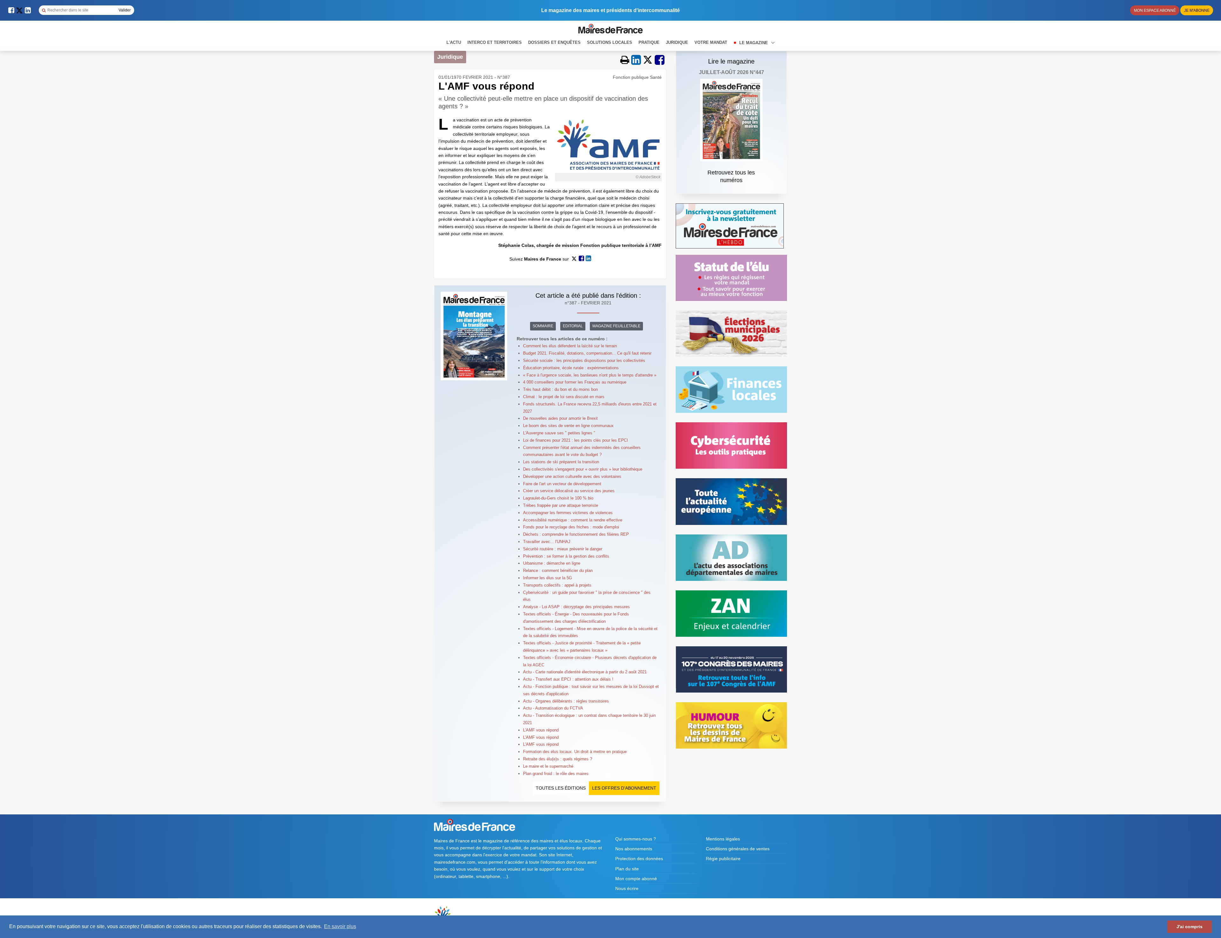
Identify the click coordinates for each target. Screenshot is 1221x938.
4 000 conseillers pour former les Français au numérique (574, 382)
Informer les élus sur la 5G (547, 577)
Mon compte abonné (636, 878)
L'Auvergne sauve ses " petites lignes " (559, 433)
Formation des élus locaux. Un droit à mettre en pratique (575, 751)
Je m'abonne (1197, 10)
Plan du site (627, 868)
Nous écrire (626, 888)
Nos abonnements (633, 848)
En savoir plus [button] (340, 926)
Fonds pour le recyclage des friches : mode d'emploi (571, 527)
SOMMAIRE (543, 326)
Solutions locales (609, 42)
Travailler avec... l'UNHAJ (546, 541)
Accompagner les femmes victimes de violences (568, 512)
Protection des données (639, 858)
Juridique (677, 42)
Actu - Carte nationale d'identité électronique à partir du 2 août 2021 (585, 672)
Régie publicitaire (723, 858)
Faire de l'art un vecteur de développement (562, 483)
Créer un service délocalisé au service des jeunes (569, 490)
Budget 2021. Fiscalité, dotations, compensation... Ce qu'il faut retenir (587, 353)
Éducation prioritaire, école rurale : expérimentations (571, 367)
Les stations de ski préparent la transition (561, 461)
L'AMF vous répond (541, 730)
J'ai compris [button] (1189, 926)
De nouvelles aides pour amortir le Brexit (560, 418)
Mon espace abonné (1155, 10)
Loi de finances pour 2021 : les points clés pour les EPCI (575, 440)
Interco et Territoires (494, 42)
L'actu (453, 42)
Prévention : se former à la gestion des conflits (566, 556)
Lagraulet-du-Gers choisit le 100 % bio (558, 498)
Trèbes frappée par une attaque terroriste (560, 505)
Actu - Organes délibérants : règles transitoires (566, 701)
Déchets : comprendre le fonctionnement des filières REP (576, 534)
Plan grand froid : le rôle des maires (556, 773)
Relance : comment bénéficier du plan (558, 570)
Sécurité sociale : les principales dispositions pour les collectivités (584, 360)
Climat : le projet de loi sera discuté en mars (563, 396)
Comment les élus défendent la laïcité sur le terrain (570, 345)
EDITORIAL (573, 326)
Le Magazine (754, 42)
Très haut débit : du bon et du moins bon (560, 389)
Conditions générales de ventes (737, 848)
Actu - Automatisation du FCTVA (553, 708)
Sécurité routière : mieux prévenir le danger (562, 549)
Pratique (648, 42)
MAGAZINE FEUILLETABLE (616, 326)
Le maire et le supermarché (548, 766)
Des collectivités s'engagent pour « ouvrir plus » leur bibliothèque (582, 469)
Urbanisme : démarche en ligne (551, 563)
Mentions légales (723, 838)
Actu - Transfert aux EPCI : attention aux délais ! (568, 679)
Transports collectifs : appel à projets (557, 585)
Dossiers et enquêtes (554, 42)
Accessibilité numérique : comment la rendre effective (572, 520)
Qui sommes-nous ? (635, 838)
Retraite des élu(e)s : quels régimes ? (557, 759)
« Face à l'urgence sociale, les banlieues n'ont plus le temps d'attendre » (589, 375)
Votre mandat (710, 42)
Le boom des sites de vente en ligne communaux (568, 425)
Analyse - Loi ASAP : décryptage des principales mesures (576, 606)
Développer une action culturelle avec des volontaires (572, 476)
